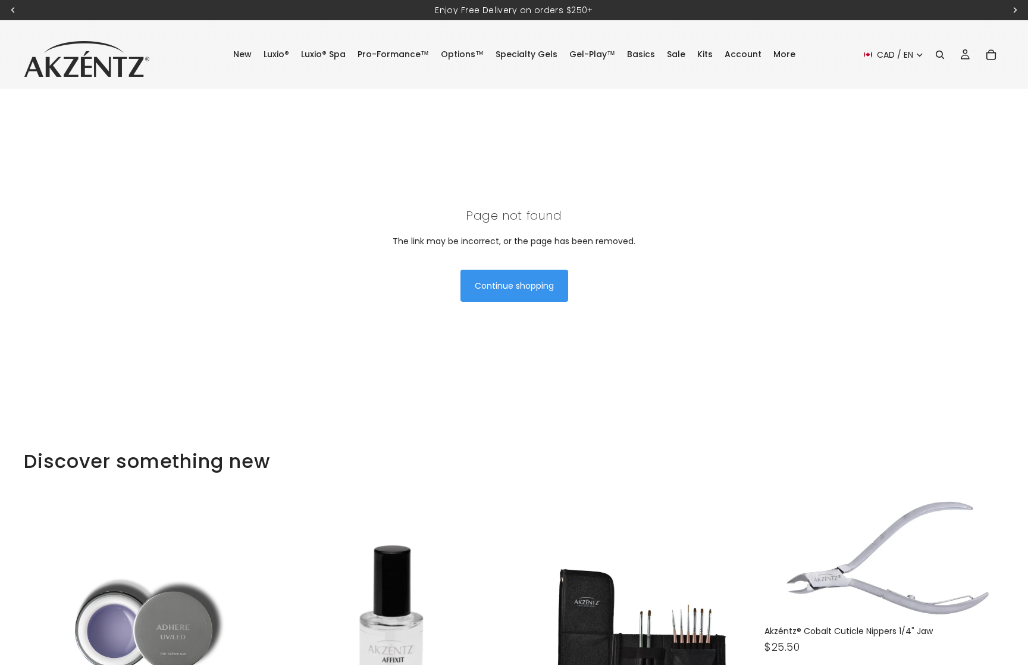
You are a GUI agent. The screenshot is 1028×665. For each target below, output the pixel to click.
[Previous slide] (41, 627)
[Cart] (991, 55)
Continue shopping (514, 286)
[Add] (985, 602)
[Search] (940, 55)
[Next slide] (246, 627)
